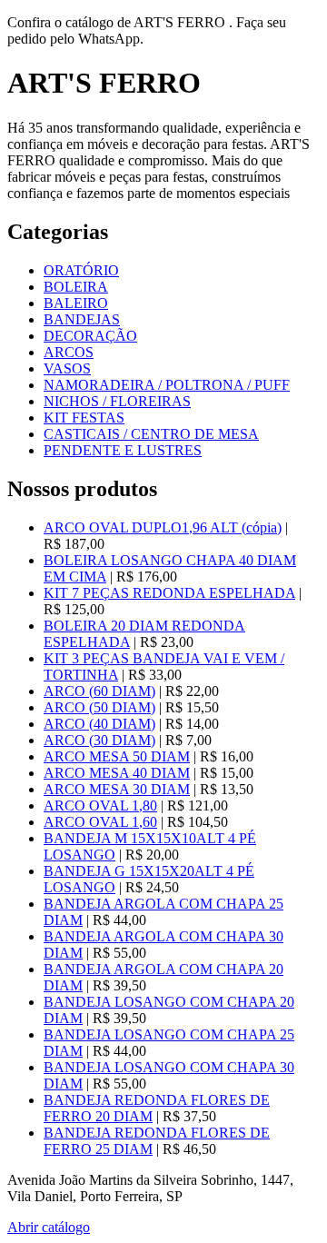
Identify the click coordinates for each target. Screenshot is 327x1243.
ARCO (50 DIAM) (99, 707)
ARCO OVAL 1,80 (100, 805)
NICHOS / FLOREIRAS (117, 401)
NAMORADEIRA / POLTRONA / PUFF (167, 385)
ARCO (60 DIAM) (99, 691)
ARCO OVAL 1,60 (100, 822)
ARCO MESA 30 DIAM (117, 789)
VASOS (67, 368)
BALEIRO (76, 303)
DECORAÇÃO (90, 335)
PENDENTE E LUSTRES (123, 450)
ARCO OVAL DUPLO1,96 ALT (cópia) (163, 527)
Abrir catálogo (48, 1227)
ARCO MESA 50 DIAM (117, 756)
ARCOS (69, 352)
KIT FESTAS (84, 417)
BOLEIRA (76, 286)
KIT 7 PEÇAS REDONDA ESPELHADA (169, 593)
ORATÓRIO (81, 270)
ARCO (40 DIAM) (99, 723)
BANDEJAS (82, 319)
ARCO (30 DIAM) (99, 740)
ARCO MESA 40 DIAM (117, 773)
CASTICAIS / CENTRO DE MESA (151, 434)
